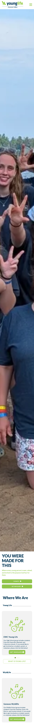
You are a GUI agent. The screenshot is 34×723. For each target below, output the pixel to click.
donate (16, 581)
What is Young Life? (17, 661)
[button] (15, 657)
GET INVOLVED (16, 652)
